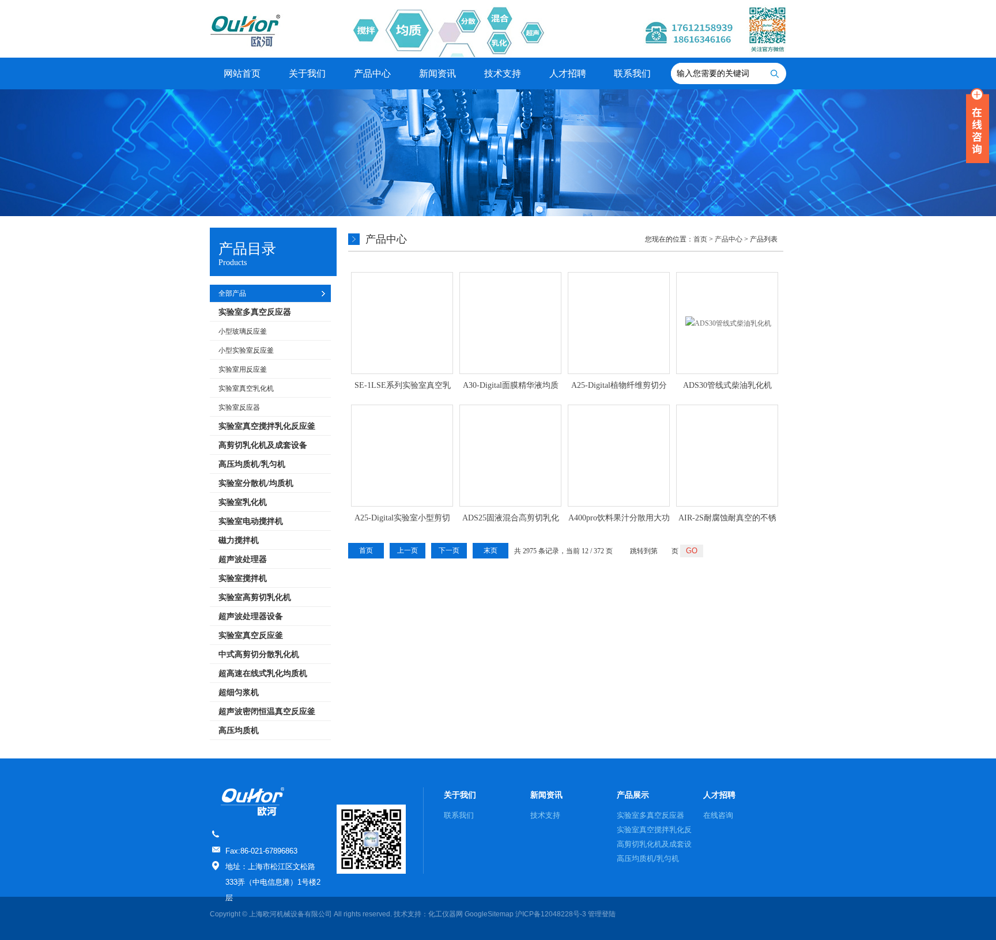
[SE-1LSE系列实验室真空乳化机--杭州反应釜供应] (402, 323)
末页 (490, 550)
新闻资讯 (437, 73)
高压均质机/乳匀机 (648, 858)
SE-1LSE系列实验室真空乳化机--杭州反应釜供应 (402, 386)
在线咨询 (718, 815)
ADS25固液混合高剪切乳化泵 (510, 519)
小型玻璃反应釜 (242, 331)
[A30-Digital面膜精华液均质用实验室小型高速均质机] (510, 323)
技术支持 (502, 73)
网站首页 (242, 73)
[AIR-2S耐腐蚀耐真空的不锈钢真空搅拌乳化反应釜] (727, 456)
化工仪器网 (445, 914)
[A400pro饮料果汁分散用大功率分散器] (619, 456)
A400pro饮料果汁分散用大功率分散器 (619, 519)
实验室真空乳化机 (246, 388)
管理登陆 (602, 914)
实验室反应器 (239, 407)
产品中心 (372, 73)
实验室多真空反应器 (650, 815)
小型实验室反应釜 (246, 350)
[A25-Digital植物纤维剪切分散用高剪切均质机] (619, 323)
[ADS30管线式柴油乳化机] (727, 323)
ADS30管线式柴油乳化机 (727, 385)
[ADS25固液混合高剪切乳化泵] (510, 456)
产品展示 (633, 794)
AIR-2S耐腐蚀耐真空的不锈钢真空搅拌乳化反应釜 (727, 519)
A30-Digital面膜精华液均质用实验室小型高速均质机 (511, 386)
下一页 (449, 550)
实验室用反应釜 (242, 369)
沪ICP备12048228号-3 (550, 914)
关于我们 (307, 73)
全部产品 (232, 293)
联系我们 (632, 73)
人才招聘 (567, 73)
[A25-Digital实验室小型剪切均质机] (402, 456)
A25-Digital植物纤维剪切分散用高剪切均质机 (619, 386)
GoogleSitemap (489, 914)
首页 (700, 239)
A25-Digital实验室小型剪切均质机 (402, 519)
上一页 (407, 550)
